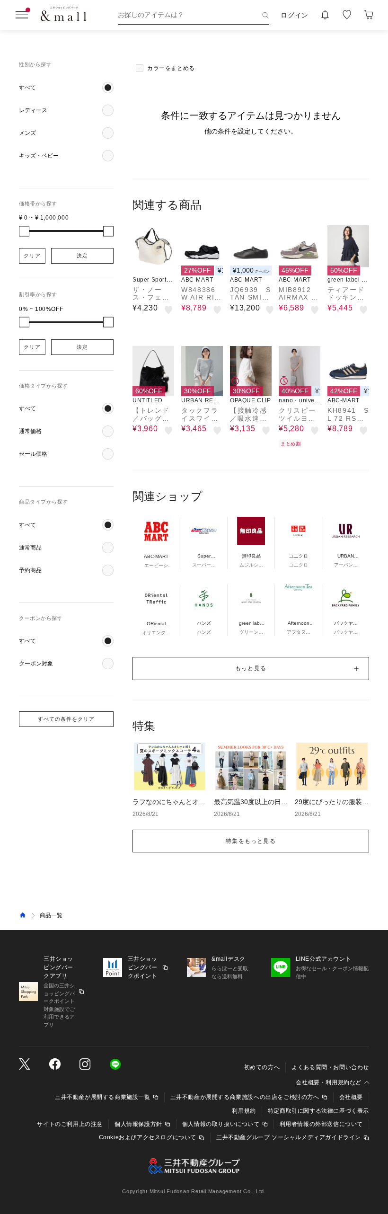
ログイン (295, 15)
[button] (66, 87)
